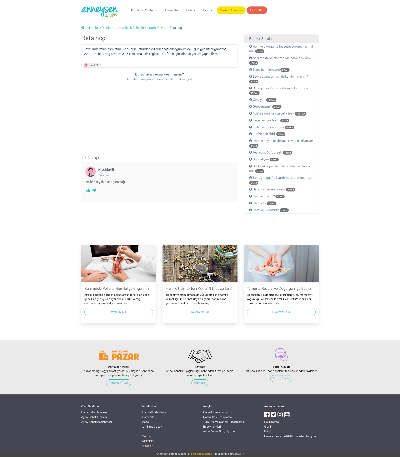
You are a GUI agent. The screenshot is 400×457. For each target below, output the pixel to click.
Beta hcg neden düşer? (273, 189)
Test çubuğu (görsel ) (271, 152)
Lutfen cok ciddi (268, 134)
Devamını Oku (119, 312)
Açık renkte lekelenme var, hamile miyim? (281, 60)
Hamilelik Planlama (143, 10)
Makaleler (148, 441)
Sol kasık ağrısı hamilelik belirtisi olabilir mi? (279, 168)
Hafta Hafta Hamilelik (94, 412)
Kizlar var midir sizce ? (272, 127)
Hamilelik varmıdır (269, 210)
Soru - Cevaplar (231, 10)
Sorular (147, 436)
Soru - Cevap (281, 378)
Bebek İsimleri (212, 426)
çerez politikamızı (201, 454)
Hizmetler (257, 10)
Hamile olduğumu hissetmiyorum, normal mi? (281, 48)
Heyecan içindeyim (270, 120)
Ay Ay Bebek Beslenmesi (96, 422)
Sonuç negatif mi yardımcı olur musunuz (281, 179)
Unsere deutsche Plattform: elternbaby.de (290, 436)
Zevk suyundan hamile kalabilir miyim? (279, 78)
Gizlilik (268, 426)
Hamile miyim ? (267, 196)
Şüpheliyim (264, 159)
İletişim (268, 431)
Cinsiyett (263, 99)
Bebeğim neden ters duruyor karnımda (279, 90)
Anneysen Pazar (119, 382)
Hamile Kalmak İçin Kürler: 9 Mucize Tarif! (199, 288)
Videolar (147, 446)
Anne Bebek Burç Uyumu (219, 431)
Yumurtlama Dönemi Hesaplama (223, 422)
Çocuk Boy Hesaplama (217, 417)
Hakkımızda (271, 422)
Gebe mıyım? (266, 106)
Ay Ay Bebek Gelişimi (94, 417)
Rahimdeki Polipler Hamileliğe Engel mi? (116, 288)
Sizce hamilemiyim (270, 69)
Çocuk (207, 10)
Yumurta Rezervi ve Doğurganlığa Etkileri (279, 288)
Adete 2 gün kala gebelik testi (278, 113)
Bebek (190, 10)
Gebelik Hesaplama (215, 412)
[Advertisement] (159, 115)
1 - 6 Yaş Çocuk (152, 426)
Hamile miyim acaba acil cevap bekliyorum (282, 142)
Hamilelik (172, 10)
